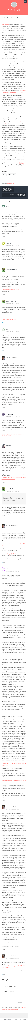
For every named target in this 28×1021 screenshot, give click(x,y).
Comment (20, 1002)
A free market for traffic (10, 17)
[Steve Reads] (14, 5)
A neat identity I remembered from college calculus (17, 195)
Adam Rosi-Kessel (11, 269)
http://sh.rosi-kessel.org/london (9, 319)
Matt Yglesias (5, 24)
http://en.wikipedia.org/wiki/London (10, 289)
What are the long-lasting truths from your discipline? (7, 189)
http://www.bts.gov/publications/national (12, 554)
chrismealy (9, 414)
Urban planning (10, 183)
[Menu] (25, 1)
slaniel (8, 357)
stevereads (16, 20)
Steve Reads (14, 10)
